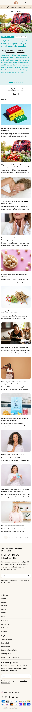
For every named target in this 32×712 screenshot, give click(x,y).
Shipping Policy (6, 653)
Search (3, 598)
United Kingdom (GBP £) (11, 692)
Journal (3, 609)
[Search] (26, 2)
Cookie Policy (5, 646)
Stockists (4, 605)
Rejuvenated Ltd (11, 708)
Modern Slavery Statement (10, 657)
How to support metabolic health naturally (14, 347)
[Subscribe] (28, 576)
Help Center (5, 628)
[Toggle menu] (2, 2)
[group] (16, 45)
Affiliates (4, 602)
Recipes (3, 613)
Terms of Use (23, 580)
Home (12, 11)
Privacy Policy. (5, 582)
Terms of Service (6, 639)
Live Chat (4, 631)
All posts (4, 99)
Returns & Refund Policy (9, 650)
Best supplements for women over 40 (13, 525)
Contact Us (5, 624)
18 (20, 537)
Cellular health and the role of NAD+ (12, 454)
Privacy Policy (5, 643)
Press (3, 616)
